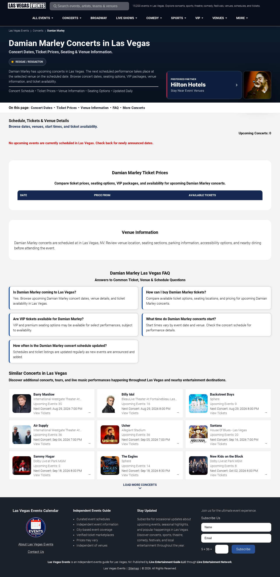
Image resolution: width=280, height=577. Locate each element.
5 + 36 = (206, 549)
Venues (218, 18)
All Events (41, 18)
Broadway (99, 18)
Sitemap (133, 568)
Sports (177, 18)
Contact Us (36, 552)
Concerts (70, 18)
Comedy (152, 18)
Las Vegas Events (19, 30)
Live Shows (125, 18)
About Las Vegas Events (35, 544)
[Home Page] (27, 5)
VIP (197, 18)
